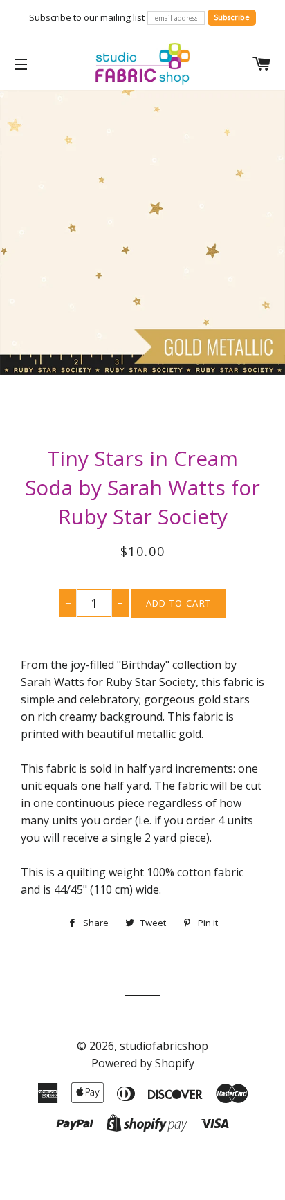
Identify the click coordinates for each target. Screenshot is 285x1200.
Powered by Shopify (142, 1063)
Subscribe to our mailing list (87, 17)
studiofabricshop (164, 1045)
